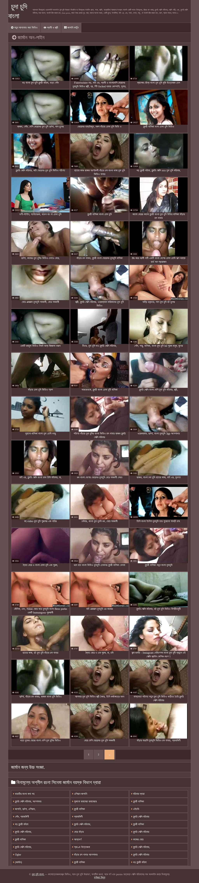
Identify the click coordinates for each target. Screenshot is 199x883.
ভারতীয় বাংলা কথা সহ (24, 793)
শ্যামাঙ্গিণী (78, 816)
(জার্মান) (18, 862)
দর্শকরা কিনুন (99, 877)
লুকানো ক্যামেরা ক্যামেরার (85, 801)
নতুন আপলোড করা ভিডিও (25, 27)
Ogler (17, 854)
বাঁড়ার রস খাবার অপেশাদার (85, 854)
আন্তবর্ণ (77, 839)
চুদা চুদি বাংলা (38, 874)
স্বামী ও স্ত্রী (52, 27)
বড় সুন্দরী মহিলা (21, 824)
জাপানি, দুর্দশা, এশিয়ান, (25, 809)
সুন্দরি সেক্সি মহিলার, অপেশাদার (27, 801)
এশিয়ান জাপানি (80, 793)
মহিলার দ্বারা (138, 793)
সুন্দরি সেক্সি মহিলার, (82, 824)
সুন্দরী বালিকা (79, 809)
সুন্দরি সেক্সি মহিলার (140, 816)
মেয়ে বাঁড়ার (78, 831)
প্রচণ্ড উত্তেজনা (81, 847)
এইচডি (135, 809)
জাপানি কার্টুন (73, 27)
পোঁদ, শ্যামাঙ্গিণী (21, 816)
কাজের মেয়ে (137, 839)
